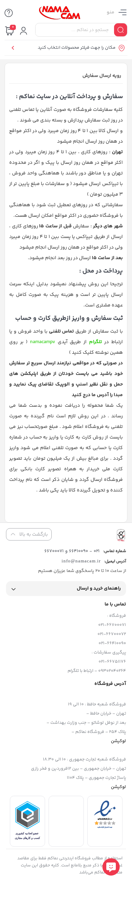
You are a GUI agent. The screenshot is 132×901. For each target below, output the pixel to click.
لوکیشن (118, 741)
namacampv (42, 342)
